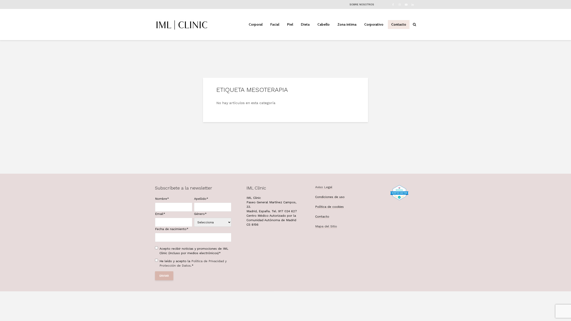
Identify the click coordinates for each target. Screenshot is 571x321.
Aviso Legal (323, 187)
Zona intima (346, 24)
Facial (274, 24)
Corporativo (373, 24)
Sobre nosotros (362, 4)
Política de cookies (329, 206)
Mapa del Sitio (326, 226)
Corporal (256, 24)
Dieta (305, 24)
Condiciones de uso (330, 197)
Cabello (323, 24)
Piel (290, 24)
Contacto (398, 24)
